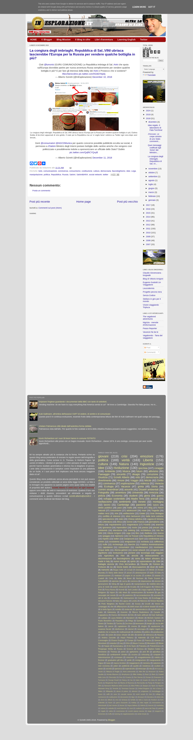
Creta (111, 578)
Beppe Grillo (118, 570)
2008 (148, 240)
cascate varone (126, 694)
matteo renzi (103, 513)
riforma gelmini (121, 550)
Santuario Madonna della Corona (116, 686)
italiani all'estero (152, 558)
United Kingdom (144, 688)
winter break (141, 714)
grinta (141, 486)
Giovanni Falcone (105, 601)
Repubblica (56, 174)
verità (126, 460)
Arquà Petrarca (127, 638)
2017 (148, 205)
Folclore (156, 564)
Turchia (119, 623)
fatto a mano (143, 700)
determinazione (104, 657)
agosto (151, 180)
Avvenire (124, 612)
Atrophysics (126, 674)
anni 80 (146, 652)
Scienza (140, 649)
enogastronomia (144, 657)
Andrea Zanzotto (109, 638)
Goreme (157, 640)
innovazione (156, 702)
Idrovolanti (102, 643)
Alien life (142, 671)
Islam (138, 680)
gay (159, 592)
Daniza (114, 615)
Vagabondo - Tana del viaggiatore (152, 336)
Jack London (133, 590)
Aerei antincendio (129, 671)
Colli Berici (155, 638)
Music (158, 590)
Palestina (143, 646)
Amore (120, 480)
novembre (153, 169)
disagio (136, 474)
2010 (148, 233)
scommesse (120, 711)
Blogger (111, 720)
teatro (100, 612)
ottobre (151, 172)
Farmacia (101, 680)
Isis (131, 680)
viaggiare (159, 553)
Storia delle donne (115, 573)
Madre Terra (137, 498)
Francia (148, 640)
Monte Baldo (122, 567)
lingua (100, 663)
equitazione (155, 626)
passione (141, 504)
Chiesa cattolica (135, 519)
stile (132, 635)
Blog (150, 508)
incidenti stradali (149, 607)
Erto (132, 615)
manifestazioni (141, 547)
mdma (103, 708)
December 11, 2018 (102, 157)
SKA (99, 686)
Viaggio (134, 480)
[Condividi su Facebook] (118, 175)
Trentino (110, 623)
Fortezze (102, 567)
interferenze (119, 629)
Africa (119, 522)
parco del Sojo (150, 708)
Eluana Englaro (117, 640)
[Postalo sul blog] (114, 175)
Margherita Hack (111, 683)
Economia (117, 495)
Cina (120, 677)
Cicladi (129, 570)
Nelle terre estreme (155, 516)
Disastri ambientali (149, 489)
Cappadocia (103, 615)
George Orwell (113, 680)
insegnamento (155, 660)
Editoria (158, 587)
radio (103, 635)
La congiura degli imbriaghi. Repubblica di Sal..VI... (155, 160)
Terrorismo (102, 652)
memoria (146, 663)
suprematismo (146, 561)
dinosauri (141, 697)
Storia (154, 486)
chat (150, 694)
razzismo (157, 595)
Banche (131, 544)
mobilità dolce (155, 584)
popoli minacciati (120, 587)
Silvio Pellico (135, 686)
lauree (122, 705)
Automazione (129, 598)
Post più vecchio (127, 201)
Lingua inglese (147, 590)
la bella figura (106, 609)
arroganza (154, 550)
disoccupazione (139, 567)
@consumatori (48, 143)
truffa (110, 714)
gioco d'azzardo (122, 702)
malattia (118, 609)
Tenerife (115, 688)
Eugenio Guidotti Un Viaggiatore (152, 283)
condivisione (153, 539)
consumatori (123, 547)
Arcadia (133, 587)
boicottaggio (156, 691)
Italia (117, 601)
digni (133, 697)
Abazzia (160, 635)
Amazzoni (152, 671)
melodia (111, 708)
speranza (118, 669)
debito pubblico (105, 508)
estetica (157, 657)
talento (140, 635)
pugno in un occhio (133, 575)
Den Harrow (138, 677)
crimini (101, 542)
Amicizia (153, 492)
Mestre (141, 618)
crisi (124, 456)
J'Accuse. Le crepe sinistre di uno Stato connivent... (155, 137)
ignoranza (107, 527)
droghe (144, 626)
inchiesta (145, 542)
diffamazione (122, 607)
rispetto (105, 539)
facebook (150, 592)
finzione (101, 660)
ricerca (160, 533)
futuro (139, 471)
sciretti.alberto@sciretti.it (80, 496)
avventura (120, 492)
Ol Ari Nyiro (131, 646)
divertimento (104, 480)
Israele (145, 680)
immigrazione (140, 660)
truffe (105, 544)
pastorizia (129, 595)
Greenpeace (141, 570)
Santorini (140, 621)
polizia (101, 495)
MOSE (151, 570)
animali (154, 498)
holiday (133, 702)
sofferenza (159, 542)
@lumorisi (49, 64)
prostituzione (158, 632)
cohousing (145, 654)
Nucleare (139, 578)
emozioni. (130, 657)
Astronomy (111, 612)
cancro (110, 626)
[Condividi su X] (116, 175)
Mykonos (143, 601)
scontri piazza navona (136, 711)
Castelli (101, 578)
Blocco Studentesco (140, 612)
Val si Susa (157, 688)
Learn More (139, 7)
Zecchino (128, 623)
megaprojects (134, 663)
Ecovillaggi (156, 598)
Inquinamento (115, 525)
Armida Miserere (113, 674)
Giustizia (103, 477)
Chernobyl (112, 677)
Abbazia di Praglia (113, 671)
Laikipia (104, 618)
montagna (158, 501)
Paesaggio (104, 474)
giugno (151, 188)
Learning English (126, 39)
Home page (83, 201)
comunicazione (50, 171)
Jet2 (159, 680)
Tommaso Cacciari (128, 688)
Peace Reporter (150, 328)
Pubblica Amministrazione (152, 544)
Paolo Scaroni (154, 578)
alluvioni (134, 691)
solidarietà (102, 530)
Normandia (141, 683)
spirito (133, 561)
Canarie (157, 612)
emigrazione (130, 542)
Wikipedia (109, 691)
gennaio (152, 200)
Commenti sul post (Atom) (50, 208)
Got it (151, 7)
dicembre (152, 122)
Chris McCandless (127, 564)
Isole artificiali (142, 615)
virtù (137, 477)
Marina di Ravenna (127, 683)
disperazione (146, 581)
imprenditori (121, 527)
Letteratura (107, 522)
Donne (130, 522)
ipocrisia (142, 468)
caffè (108, 694)
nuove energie (120, 561)
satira (111, 711)
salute (110, 635)
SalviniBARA (82, 174)
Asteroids (142, 638)
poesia (145, 527)
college (158, 694)
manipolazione (36, 174)
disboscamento (152, 556)
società (109, 669)
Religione (102, 592)
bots (40, 171)
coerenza (134, 581)
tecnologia (145, 553)
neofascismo (105, 501)
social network (95, 174)
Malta (120, 578)
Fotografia (103, 492)
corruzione (152, 474)
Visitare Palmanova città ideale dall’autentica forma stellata (65, 426)
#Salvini (52, 146)
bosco (100, 694)
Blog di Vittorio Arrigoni (153, 279)
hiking (114, 584)
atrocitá (135, 556)
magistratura (132, 525)
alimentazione (140, 573)
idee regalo (144, 702)
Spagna (145, 686)
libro (137, 533)
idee (128, 171)
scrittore (148, 575)
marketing (160, 705)
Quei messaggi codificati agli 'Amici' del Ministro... (154, 149)
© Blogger (46, 39)
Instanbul (113, 643)
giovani (103, 456)
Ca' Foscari (133, 536)
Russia (65, 174)
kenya (161, 607)
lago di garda (125, 584)
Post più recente (39, 201)
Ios (111, 567)
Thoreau (113, 652)
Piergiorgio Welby (105, 649)
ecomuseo (118, 657)
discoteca (150, 697)
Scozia (138, 604)
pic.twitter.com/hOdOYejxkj (92, 74)
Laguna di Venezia (155, 519)
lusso (108, 663)
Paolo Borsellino (105, 621)
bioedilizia (102, 654)
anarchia (160, 525)
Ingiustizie (147, 464)
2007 (148, 244)
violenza (144, 483)
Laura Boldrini (117, 618)
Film (123, 556)
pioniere (131, 553)
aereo (123, 652)
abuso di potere (122, 691)
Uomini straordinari (108, 489)
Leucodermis (148, 288)
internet (131, 629)
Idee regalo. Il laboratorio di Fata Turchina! (155, 127)
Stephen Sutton (154, 649)
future (110, 702)
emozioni (146, 456)
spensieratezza (141, 609)
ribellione (148, 533)
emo (117, 700)
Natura (124, 464)
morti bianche (122, 708)
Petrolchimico (155, 646)
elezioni (158, 581)
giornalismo (154, 522)
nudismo (139, 708)
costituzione (87, 171)
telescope (142, 669)
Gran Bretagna (157, 513)
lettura (101, 525)
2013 (148, 221)
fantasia (124, 700)
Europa (130, 640)
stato (121, 519)
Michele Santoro (154, 618)
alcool (129, 573)
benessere (139, 623)
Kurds (100, 683)
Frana (139, 640)
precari (156, 527)
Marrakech (130, 618)
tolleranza (150, 635)
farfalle (133, 700)
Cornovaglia (103, 640)
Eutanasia (157, 677)
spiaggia (106, 536)
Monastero (151, 643)
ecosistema (114, 542)
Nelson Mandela (157, 601)
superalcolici (130, 669)
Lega (133, 171)
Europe (148, 677)
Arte (116, 513)
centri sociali (140, 694)
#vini (116, 64)
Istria (153, 680)
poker (115, 666)
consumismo (75, 171)
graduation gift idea (116, 660)
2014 (148, 217)
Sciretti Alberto (121, 477)
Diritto (160, 480)
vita (150, 669)
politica (47, 174)
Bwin (153, 674)
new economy (104, 666)
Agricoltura (109, 556)
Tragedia (155, 510)
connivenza (63, 171)
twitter (105, 174)
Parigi (150, 683)
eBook (110, 700)
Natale (107, 646)
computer (157, 654)
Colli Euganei (145, 587)
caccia (124, 581)
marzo (151, 192)
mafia (129, 508)
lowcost (150, 705)
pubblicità (125, 666)
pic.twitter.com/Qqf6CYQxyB (83, 152)
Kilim (128, 643)
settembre (153, 176)
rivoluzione (121, 468)
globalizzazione (104, 575)
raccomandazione (143, 595)
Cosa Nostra (143, 598)
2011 (148, 228)
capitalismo (122, 626)
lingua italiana (132, 705)
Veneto (142, 501)
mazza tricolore (120, 663)
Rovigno (158, 683)
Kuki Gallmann (158, 615)
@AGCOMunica (64, 143)
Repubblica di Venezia (153, 536)
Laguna (125, 601)
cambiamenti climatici (118, 654)
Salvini (72, 174)
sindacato (128, 609)
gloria (147, 495)
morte (134, 527)
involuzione (118, 553)
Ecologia (108, 486)
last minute (113, 705)
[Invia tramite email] (112, 175)
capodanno (108, 547)
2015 (148, 213)
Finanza (140, 522)
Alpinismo (119, 536)
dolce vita (160, 697)
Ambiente (110, 471)
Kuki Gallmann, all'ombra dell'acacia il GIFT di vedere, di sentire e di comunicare (74, 414)
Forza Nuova (110, 590)
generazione (103, 584)
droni (102, 700)
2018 (148, 118)
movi (131, 708)
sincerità (121, 474)
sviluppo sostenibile (114, 498)
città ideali (123, 592)
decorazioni (124, 697)
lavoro (107, 504)
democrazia (106, 171)
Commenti (150, 352)
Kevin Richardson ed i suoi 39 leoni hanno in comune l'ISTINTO (67, 438)
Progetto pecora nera (152, 292)
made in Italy (104, 561)
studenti (133, 495)
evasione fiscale (104, 629)
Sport (141, 539)
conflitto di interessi (111, 516)
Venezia (159, 483)
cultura (96, 171)
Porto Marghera (107, 604)
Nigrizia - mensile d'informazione (150, 323)
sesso (100, 669)
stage (150, 711)
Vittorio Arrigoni (114, 533)
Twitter (143, 39)
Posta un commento (41, 190)
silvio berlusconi (133, 516)
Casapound (129, 539)
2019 (148, 114)
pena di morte (104, 587)
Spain (153, 686)
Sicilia (149, 621)
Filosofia (144, 564)
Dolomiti (123, 615)
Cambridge (123, 504)
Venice (157, 604)
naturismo (157, 663)
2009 (148, 236)
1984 (158, 561)
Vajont (112, 592)
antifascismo (128, 513)
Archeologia (117, 544)
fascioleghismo (118, 171)
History (124, 680)
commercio (102, 697)
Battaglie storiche (106, 564)
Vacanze (125, 486)
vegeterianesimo (129, 714)
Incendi (121, 590)
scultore (157, 666)
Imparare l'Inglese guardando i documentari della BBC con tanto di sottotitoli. (73, 402)
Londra (134, 601)
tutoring (117, 714)
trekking (131, 530)
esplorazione (128, 483)
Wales (100, 691)
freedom (154, 700)
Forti (100, 590)
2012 (148, 225)
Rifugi (130, 621)
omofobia (137, 632)
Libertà (148, 460)
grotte (129, 660)
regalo (103, 711)
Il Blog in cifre (82, 39)
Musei (129, 578)
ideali (152, 567)
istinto (137, 558)
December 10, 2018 (102, 77)
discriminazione (105, 558)
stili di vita (102, 598)
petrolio (161, 708)
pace (119, 508)
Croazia (128, 677)
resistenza (146, 666)
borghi (149, 623)
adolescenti (132, 510)
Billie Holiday (137, 674)
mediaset (118, 575)
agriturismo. (134, 652)
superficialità (156, 609)
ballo (152, 573)
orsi (120, 595)
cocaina (134, 654)
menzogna (141, 629)
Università (137, 492)
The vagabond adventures (149, 317)
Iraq (121, 643)
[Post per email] (69, 168)
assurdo (128, 489)
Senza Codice (149, 295)
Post (148, 347)
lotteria (142, 705)
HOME (33, 39)
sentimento (125, 501)
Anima (140, 508)
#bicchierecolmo (70, 74)
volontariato (115, 598)
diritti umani (134, 607)
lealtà (161, 567)
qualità (136, 666)
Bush (147, 674)
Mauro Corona (138, 643)
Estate (142, 513)
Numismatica (118, 646)
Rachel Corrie (125, 604)
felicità (147, 480)
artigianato (145, 691)
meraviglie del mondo (107, 595)
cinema (134, 626)
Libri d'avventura (104, 39)
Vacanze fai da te (150, 332)
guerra (160, 495)
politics (147, 632)
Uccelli (147, 604)
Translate (151, 75)
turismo (158, 575)
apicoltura (156, 652)
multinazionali (124, 632)
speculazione (108, 519)
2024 (148, 110)
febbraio (152, 196)
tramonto (105, 570)
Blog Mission (64, 39)
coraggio (159, 468)
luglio (151, 184)
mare (144, 510)
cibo (112, 607)
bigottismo (102, 553)
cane (115, 694)
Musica (126, 471)
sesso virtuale (121, 635)
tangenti (158, 711)
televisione (117, 530)
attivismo (153, 471)
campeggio (102, 607)
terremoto (101, 714)
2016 (148, 209)
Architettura (146, 530)
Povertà (146, 525)
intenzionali (102, 705)
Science (130, 649)
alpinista (115, 581)
